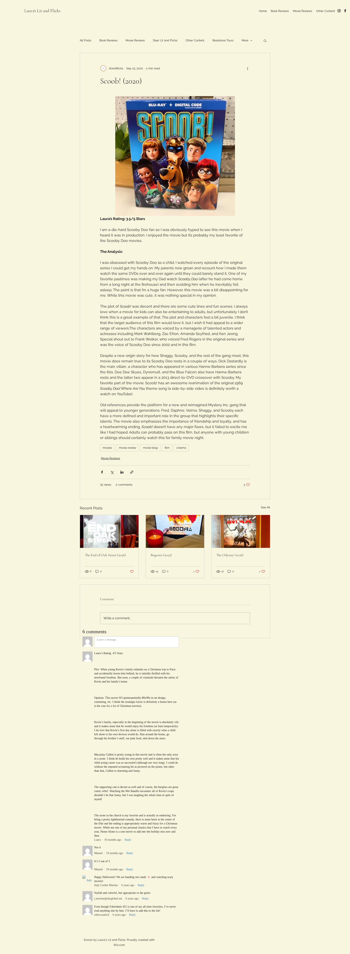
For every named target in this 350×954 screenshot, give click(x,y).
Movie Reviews (135, 40)
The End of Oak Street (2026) (105, 555)
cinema (181, 447)
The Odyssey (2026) (229, 555)
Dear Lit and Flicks (165, 40)
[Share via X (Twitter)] (112, 472)
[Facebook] (345, 11)
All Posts (85, 40)
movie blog (150, 447)
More (245, 40)
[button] (265, 40)
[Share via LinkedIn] (122, 472)
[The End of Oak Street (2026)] (109, 531)
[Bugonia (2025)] (175, 531)
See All (265, 507)
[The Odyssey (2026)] (240, 531)
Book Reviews (108, 40)
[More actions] (247, 68)
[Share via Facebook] (102, 472)
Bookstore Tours (223, 40)
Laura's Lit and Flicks (42, 10)
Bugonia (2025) (161, 555)
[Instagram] (339, 11)
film (167, 447)
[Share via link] (132, 472)
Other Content (195, 40)
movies (107, 447)
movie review (127, 447)
